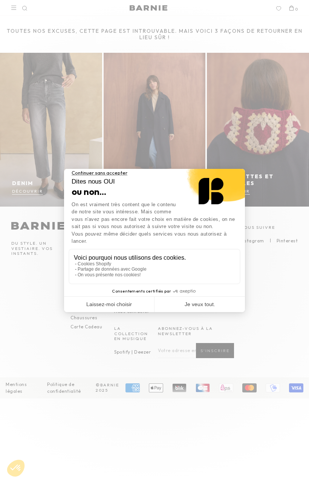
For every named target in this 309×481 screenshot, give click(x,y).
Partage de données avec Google (112, 269)
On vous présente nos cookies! (109, 274)
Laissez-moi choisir (109, 304)
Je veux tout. (200, 304)
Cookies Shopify (94, 264)
